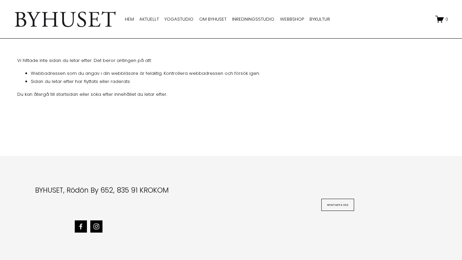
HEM (129, 19)
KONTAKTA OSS (338, 205)
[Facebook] (81, 226)
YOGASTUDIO (178, 19)
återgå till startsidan (56, 94)
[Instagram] (96, 226)
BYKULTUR (319, 19)
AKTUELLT (149, 19)
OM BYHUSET (213, 19)
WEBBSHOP (292, 19)
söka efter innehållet (113, 94)
